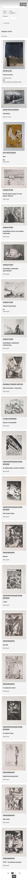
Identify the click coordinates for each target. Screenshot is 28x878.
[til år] (13, 18)
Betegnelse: (4, 31)
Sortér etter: (5, 11)
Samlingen (23, 1)
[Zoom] (25, 42)
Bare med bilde (6, 23)
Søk (21, 4)
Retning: (11, 11)
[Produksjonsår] (6, 18)
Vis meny (25, 4)
